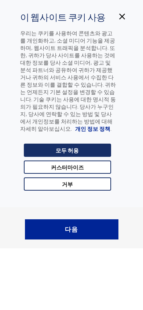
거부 (67, 184)
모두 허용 (67, 150)
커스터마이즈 (67, 167)
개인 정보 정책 (92, 128)
